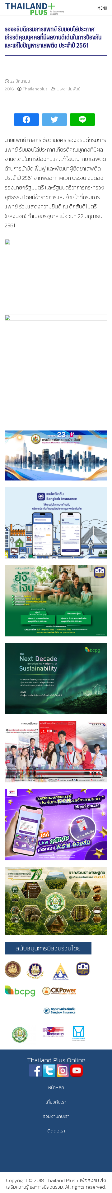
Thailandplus (35, 89)
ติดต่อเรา (56, 1130)
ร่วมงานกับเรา (56, 1116)
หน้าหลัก (56, 1087)
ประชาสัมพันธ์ (69, 89)
